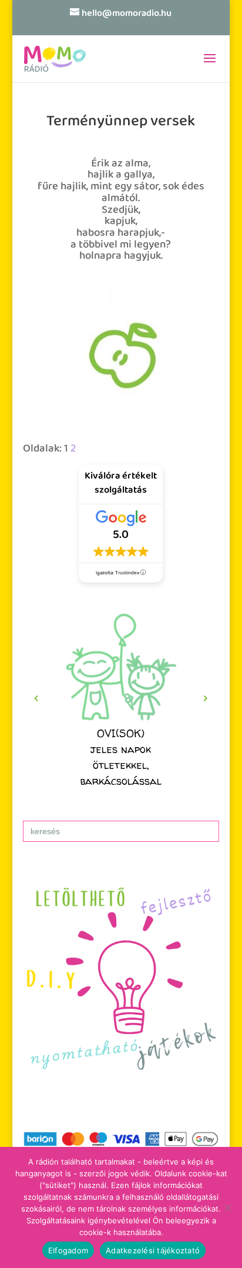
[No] (227, 1207)
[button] (121, 698)
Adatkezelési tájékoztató (153, 1250)
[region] (121, 698)
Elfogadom (68, 1250)
